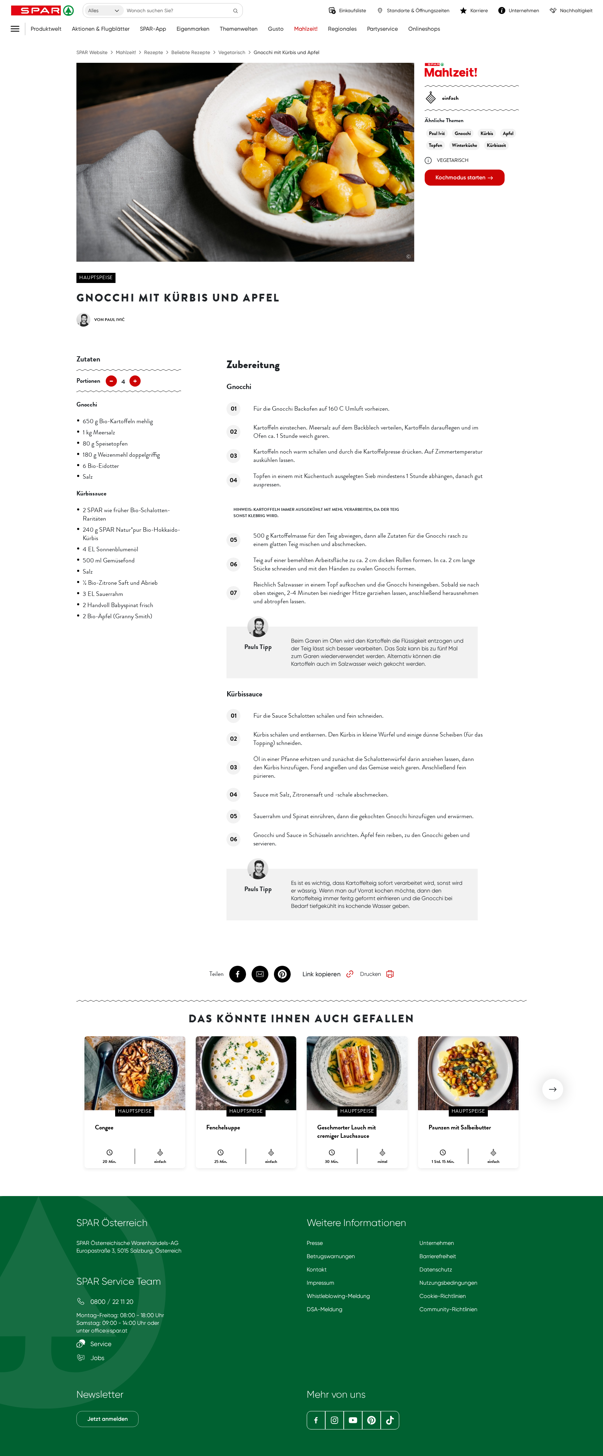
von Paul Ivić (109, 319)
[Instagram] (334, 1420)
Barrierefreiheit (437, 1256)
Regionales (342, 29)
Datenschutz (435, 1269)
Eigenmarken (193, 29)
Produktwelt (46, 29)
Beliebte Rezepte (190, 52)
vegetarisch (453, 160)
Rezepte (153, 52)
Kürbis (487, 133)
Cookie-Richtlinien (442, 1296)
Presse (315, 1243)
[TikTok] (390, 1420)
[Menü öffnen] (17, 29)
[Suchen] (235, 10)
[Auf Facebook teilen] (237, 974)
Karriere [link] (479, 10)
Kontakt (317, 1269)
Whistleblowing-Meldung (338, 1296)
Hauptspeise (96, 277)
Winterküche (464, 145)
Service (100, 1343)
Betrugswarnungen (331, 1256)
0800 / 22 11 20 (111, 1301)
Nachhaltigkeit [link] (576, 10)
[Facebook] (316, 1420)
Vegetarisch (231, 52)
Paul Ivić (437, 133)
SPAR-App (153, 29)
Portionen (88, 380)
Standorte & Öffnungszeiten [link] (418, 10)
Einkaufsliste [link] (352, 10)
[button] (552, 1089)
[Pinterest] (371, 1420)
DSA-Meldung (324, 1309)
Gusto (276, 29)
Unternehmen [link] (524, 10)
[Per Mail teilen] (260, 974)
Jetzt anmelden (107, 1419)
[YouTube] (353, 1420)
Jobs (96, 1357)
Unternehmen (436, 1243)
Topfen (435, 145)
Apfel (508, 133)
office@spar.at (109, 1330)
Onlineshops (424, 29)
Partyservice (382, 29)
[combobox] (104, 10)
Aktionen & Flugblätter (100, 29)
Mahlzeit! (306, 29)
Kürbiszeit (496, 145)
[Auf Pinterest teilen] (282, 974)
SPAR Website (91, 52)
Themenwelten (239, 29)
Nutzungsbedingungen (448, 1282)
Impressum (320, 1282)
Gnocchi (463, 133)
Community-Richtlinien (448, 1309)
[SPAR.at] (43, 10)
